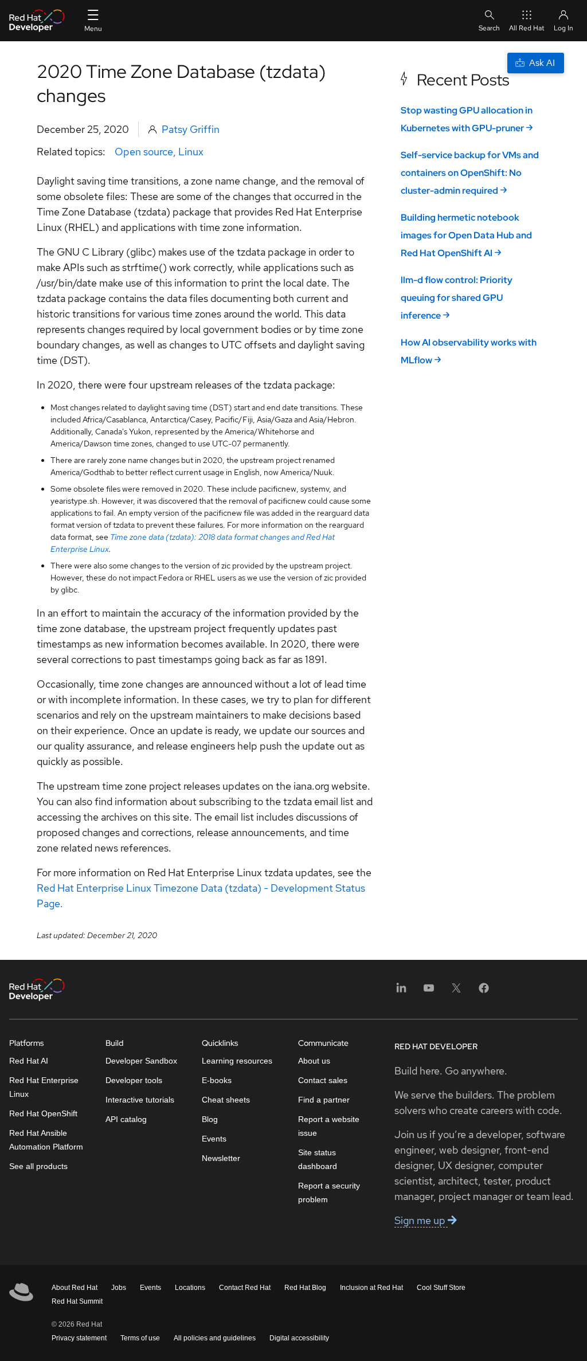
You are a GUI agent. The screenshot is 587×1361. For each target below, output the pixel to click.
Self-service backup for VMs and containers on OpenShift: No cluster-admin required (470, 173)
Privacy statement (79, 1338)
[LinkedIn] (401, 992)
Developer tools (133, 1080)
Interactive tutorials (139, 1099)
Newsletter (221, 1158)
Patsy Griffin (191, 129)
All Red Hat (527, 28)
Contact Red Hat (245, 1288)
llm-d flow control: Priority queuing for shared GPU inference (456, 297)
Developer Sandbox (141, 1060)
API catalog (126, 1119)
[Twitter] (456, 992)
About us (314, 1060)
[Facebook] (484, 992)
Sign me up (421, 1220)
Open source (144, 151)
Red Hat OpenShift (43, 1113)
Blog (210, 1119)
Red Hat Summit (77, 1301)
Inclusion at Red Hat (371, 1288)
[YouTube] (429, 992)
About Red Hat (74, 1288)
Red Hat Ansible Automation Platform (46, 1139)
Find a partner (324, 1099)
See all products (38, 1166)
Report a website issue (328, 1126)
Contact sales (322, 1080)
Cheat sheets (226, 1099)
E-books (217, 1080)
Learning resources (237, 1060)
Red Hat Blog (305, 1288)
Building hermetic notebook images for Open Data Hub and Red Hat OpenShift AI (466, 235)
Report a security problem (329, 1192)
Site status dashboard (317, 1159)
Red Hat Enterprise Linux (44, 1087)
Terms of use (140, 1338)
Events (214, 1138)
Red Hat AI (28, 1060)
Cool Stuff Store (441, 1288)
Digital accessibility (299, 1338)
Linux (191, 151)
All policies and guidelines (215, 1338)
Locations (190, 1288)
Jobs (118, 1288)
